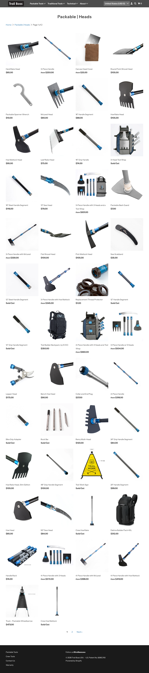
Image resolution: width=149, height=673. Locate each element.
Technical (71, 3)
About (83, 3)
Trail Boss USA (78, 657)
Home (9, 25)
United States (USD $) (115, 3)
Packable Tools (37, 3)
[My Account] (131, 3)
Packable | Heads (22, 25)
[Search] (135, 3)
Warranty (10, 665)
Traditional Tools (55, 3)
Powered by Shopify (74, 661)
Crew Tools (10, 656)
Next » (79, 632)
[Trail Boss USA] (16, 3)
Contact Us (10, 661)
